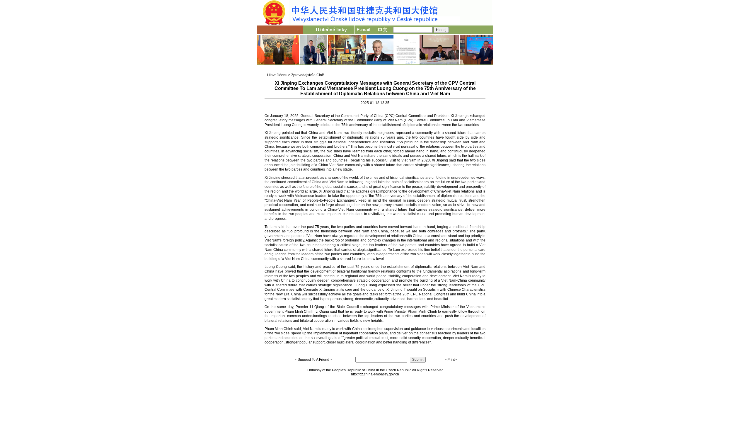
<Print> (451, 360)
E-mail (363, 29)
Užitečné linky (331, 29)
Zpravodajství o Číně (307, 75)
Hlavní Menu (277, 75)
